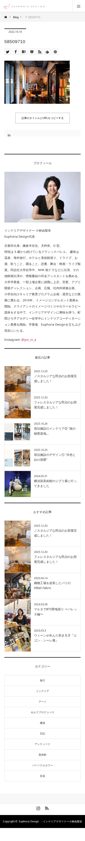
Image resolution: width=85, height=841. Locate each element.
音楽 (42, 776)
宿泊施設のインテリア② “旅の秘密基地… (55, 430)
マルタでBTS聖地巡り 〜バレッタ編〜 (55, 611)
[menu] (79, 6)
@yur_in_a (28, 340)
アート (42, 701)
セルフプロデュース (42, 712)
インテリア (42, 691)
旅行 (42, 680)
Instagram (37, 807)
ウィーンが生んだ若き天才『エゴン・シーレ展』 (55, 637)
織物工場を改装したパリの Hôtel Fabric (52, 585)
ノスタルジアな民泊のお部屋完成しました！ (55, 378)
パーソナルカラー (42, 765)
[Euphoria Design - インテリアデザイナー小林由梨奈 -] (44, 6)
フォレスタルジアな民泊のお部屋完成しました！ (55, 404)
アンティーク (42, 744)
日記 (42, 733)
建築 (42, 723)
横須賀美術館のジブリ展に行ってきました (55, 483)
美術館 (42, 755)
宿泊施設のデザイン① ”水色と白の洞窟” (55, 457)
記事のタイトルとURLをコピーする (43, 118)
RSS (46, 807)
